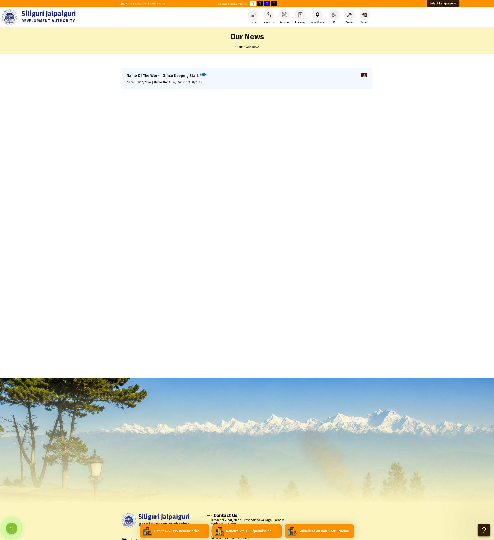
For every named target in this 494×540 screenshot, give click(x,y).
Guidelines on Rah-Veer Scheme (324, 531)
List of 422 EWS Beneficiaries (177, 531)
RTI (334, 22)
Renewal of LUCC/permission (249, 531)
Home (253, 22)
